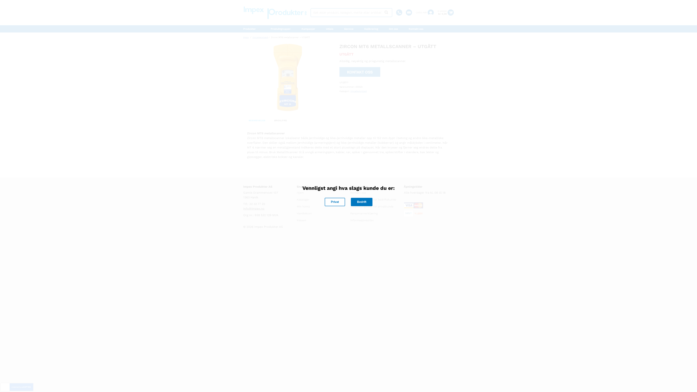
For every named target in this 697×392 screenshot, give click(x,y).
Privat (335, 201)
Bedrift (361, 201)
